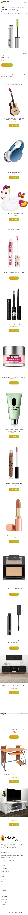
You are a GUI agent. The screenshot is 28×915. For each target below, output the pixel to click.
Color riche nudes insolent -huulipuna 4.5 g (14, 536)
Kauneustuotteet (12, 53)
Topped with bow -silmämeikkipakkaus (14, 325)
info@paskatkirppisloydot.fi (8, 860)
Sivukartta (3, 904)
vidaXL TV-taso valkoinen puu (14, 818)
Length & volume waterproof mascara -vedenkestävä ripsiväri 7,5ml (14, 641)
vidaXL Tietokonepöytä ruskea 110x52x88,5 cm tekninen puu (14, 775)
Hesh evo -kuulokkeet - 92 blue (14, 172)
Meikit (24, 53)
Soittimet (3, 876)
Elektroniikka (4, 868)
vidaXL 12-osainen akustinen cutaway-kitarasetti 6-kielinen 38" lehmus (14, 118)
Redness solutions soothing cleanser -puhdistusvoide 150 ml (14, 430)
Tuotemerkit (19, 53)
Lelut (2, 874)
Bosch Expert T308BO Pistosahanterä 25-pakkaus (14, 730)
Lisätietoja (7, 65)
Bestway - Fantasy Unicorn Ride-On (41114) (14, 213)
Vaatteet (3, 884)
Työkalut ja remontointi (7, 882)
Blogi (2, 894)
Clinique (3, 55)
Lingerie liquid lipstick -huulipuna (14, 483)
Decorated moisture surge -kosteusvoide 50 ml (14, 377)
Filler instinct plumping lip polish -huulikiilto (14, 272)
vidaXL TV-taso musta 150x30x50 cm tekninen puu (14, 686)
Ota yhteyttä (4, 896)
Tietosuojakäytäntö (6, 902)
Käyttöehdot (4, 899)
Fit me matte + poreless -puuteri (14, 588)
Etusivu (3, 12)
